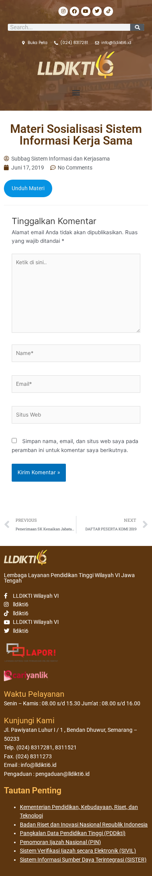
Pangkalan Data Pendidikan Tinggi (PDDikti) (72, 833)
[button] (76, 92)
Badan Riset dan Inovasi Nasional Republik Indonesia (84, 824)
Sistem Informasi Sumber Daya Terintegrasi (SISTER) (83, 860)
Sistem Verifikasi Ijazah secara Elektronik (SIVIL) (78, 851)
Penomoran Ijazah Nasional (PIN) (60, 842)
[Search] (137, 27)
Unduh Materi (28, 188)
